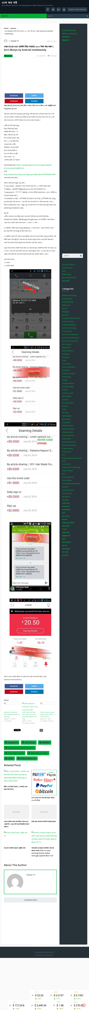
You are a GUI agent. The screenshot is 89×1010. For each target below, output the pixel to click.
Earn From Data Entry (70, 338)
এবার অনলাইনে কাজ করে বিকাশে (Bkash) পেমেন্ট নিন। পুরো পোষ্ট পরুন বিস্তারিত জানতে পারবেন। (16, 824)
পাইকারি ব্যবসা (66, 532)
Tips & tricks (67, 493)
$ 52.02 (39, 995)
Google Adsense (68, 383)
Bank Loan (66, 305)
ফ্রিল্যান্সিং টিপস (66, 536)
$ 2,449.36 (40, 1005)
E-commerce (67, 331)
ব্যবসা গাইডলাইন (66, 542)
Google (65, 380)
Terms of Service (68, 265)
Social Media (67, 480)
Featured (65, 357)
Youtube (65, 500)
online (10, 758)
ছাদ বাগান (64, 519)
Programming (67, 448)
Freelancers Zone (68, 373)
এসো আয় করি (9, 2)
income (65, 390)
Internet (65, 400)
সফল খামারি (65, 552)
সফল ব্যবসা (65, 555)
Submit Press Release (77, 9)
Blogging (65, 312)
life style (65, 413)
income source (67, 393)
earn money (30, 742)
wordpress (66, 497)
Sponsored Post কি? (69, 278)
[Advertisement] (30, 76)
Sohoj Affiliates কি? (69, 30)
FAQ (63, 271)
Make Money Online (39, 753)
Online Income (67, 432)
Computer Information (71, 318)
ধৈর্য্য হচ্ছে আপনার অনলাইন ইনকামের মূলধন (43, 821)
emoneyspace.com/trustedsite (21, 748)
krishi (64, 409)
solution (65, 487)
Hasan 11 (15, 41)
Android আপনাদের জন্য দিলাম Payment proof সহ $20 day (12, 714)
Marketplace (67, 416)
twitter (34, 95)
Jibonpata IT (49, 955)
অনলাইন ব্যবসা (66, 503)
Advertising (66, 274)
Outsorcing (66, 439)
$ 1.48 (60, 1005)
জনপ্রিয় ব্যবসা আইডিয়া (68, 523)
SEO (63, 474)
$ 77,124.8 (18, 1005)
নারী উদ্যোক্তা (66, 526)
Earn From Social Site (70, 341)
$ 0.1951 (79, 995)
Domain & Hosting (69, 328)
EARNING (46, 742)
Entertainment (68, 351)
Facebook (65, 354)
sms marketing (68, 477)
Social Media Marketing (71, 484)
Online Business (68, 429)
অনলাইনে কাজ (65, 506)
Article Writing (67, 302)
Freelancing (66, 377)
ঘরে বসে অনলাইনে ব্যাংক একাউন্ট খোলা (14, 848)
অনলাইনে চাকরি (66, 510)
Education (66, 347)
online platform (68, 435)
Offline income (67, 426)
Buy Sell (65, 315)
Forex (64, 360)
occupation (66, 422)
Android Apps (67, 299)
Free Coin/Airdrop (68, 367)
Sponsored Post (68, 490)
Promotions (66, 452)
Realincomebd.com (28, 758)
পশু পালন (64, 529)
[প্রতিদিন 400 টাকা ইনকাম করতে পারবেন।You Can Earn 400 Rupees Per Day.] (30, 706)
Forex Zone (66, 364)
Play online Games (69, 445)
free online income (16, 753)
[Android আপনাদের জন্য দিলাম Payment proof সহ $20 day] (12, 706)
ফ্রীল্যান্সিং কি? (66, 40)
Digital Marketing (69, 325)
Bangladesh (13, 742)
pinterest (14, 101)
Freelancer (66, 370)
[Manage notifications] (84, 1005)
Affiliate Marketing (69, 295)
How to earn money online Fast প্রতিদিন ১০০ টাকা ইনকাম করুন (47, 714)
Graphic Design (68, 387)
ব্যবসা (63, 539)
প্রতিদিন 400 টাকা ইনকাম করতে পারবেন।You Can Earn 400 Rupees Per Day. (29, 715)
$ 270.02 (79, 1005)
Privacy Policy (67, 268)
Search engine (67, 471)
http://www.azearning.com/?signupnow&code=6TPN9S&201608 (29, 174)
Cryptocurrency (68, 321)
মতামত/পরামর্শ (65, 281)
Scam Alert (66, 464)
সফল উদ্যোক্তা (66, 549)
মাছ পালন (64, 545)
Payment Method (68, 442)
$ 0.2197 (58, 995)
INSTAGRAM (66, 396)
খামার (63, 513)
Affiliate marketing (69, 34)
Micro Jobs (66, 419)
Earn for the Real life (70, 334)
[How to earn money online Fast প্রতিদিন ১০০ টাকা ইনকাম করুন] (48, 706)
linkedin (34, 101)
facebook (14, 95)
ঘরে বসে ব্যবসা (66, 516)
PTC (63, 455)
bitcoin (65, 308)
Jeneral (9, 56)
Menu (6, 16)
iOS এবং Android (67, 403)
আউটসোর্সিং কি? (66, 37)
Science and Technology (71, 467)
